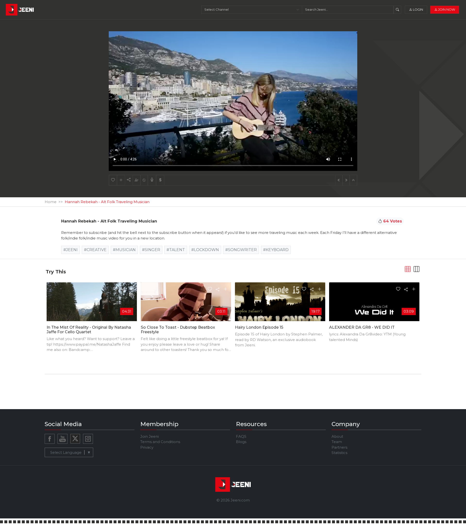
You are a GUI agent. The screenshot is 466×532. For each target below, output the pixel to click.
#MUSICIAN (124, 249)
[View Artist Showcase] (152, 180)
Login (417, 9)
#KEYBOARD (276, 249)
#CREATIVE (95, 249)
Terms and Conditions (160, 441)
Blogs (241, 441)
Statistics (339, 452)
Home (51, 201)
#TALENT (175, 249)
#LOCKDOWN (205, 249)
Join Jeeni (149, 436)
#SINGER (151, 249)
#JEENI (70, 249)
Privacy (146, 447)
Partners (339, 447)
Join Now (446, 9)
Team (337, 441)
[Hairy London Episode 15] (280, 307)
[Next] (346, 180)
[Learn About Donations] (160, 180)
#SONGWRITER (241, 249)
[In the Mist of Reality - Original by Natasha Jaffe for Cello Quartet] (92, 307)
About (337, 436)
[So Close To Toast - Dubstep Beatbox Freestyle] (186, 307)
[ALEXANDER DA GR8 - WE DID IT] (374, 307)
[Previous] (338, 180)
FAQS (241, 436)
